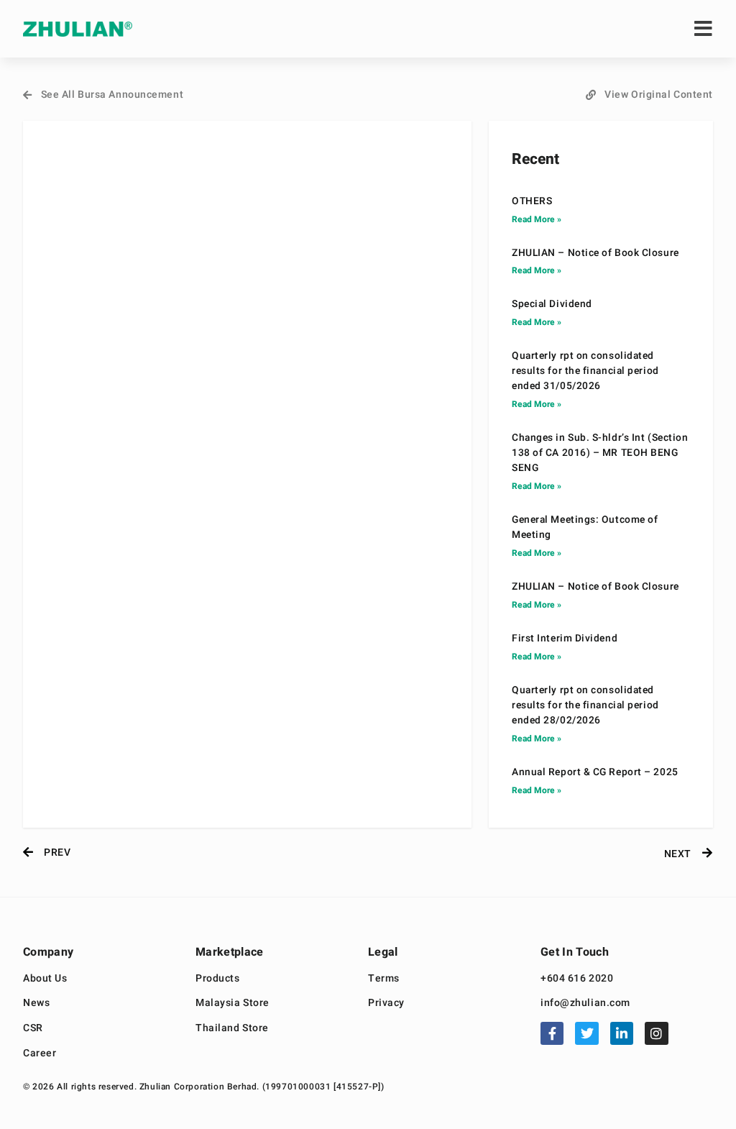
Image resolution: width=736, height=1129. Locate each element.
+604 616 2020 (576, 979)
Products (217, 979)
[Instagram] (656, 1033)
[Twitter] (586, 1033)
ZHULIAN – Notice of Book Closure (595, 253)
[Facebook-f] (552, 1033)
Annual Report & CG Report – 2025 (595, 772)
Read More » (536, 219)
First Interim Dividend (564, 638)
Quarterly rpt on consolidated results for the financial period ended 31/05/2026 (585, 371)
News (36, 1003)
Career (39, 1054)
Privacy (386, 1003)
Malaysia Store (233, 1003)
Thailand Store (232, 1029)
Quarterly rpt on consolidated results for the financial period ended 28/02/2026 (585, 705)
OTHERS (532, 201)
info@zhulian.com (585, 1003)
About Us (45, 979)
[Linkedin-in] (621, 1033)
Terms (384, 979)
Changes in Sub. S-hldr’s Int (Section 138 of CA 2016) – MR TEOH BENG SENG (600, 453)
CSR (33, 1029)
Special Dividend (552, 304)
